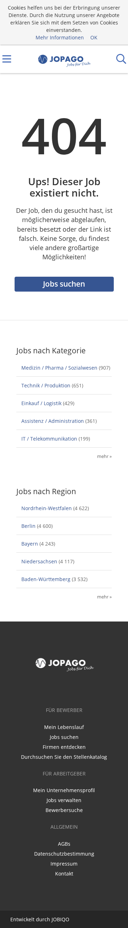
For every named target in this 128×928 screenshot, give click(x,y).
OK (93, 37)
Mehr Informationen (60, 37)
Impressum (64, 863)
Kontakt (64, 873)
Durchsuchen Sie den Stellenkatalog (64, 756)
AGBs (64, 843)
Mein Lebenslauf (64, 727)
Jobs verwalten (64, 800)
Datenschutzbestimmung (64, 853)
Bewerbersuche (64, 810)
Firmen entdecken (64, 747)
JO (54, 919)
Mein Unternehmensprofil (64, 790)
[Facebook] (64, 689)
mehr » (104, 456)
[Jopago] (64, 59)
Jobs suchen (64, 284)
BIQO (63, 919)
